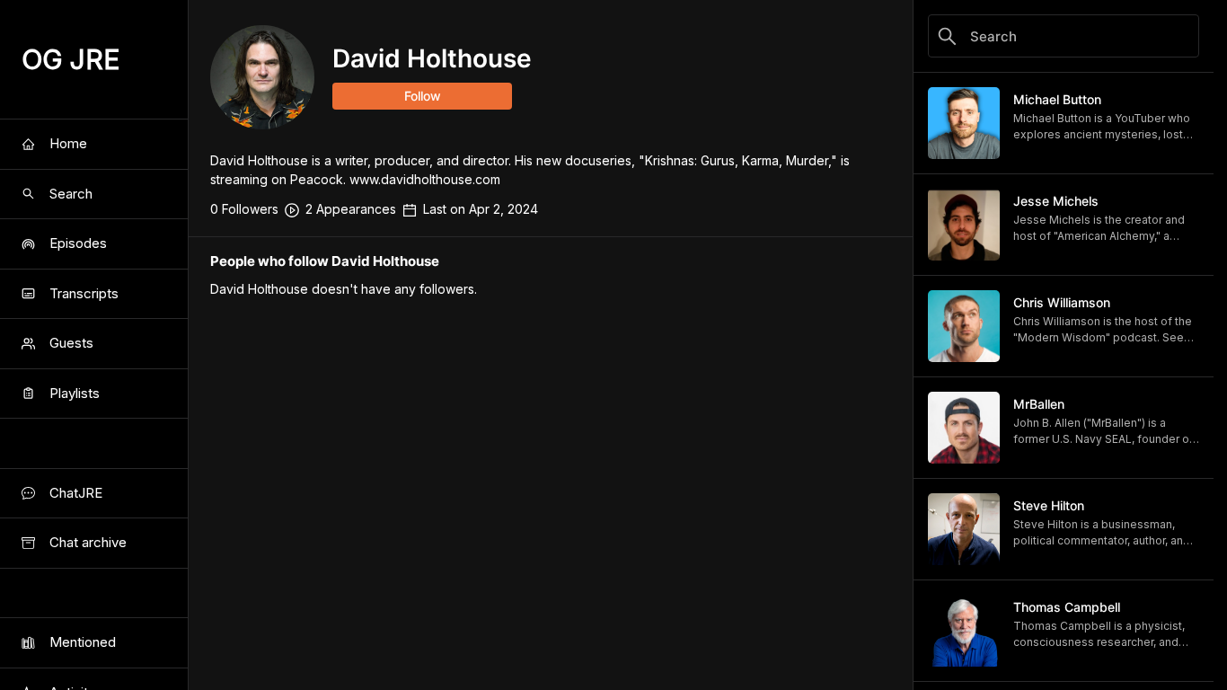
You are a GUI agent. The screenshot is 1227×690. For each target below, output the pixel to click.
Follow (422, 95)
